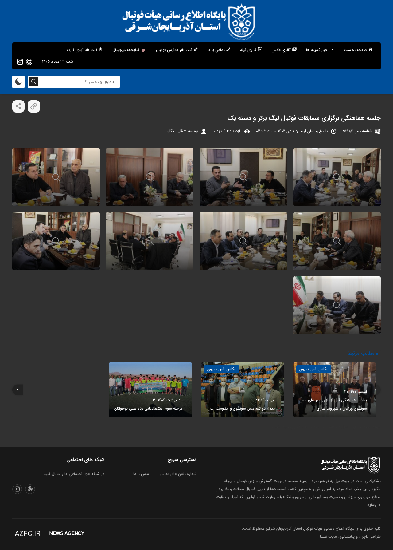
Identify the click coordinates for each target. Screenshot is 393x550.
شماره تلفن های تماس (178, 474)
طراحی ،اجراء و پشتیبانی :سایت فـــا (350, 536)
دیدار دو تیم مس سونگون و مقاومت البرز (241, 408)
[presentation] (375, 389)
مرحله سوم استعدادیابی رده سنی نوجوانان (148, 408)
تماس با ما (141, 474)
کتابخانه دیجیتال (125, 50)
